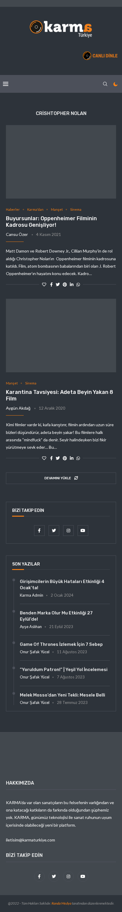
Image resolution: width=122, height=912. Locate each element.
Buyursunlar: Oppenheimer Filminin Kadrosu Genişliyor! (51, 221)
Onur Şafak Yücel (34, 651)
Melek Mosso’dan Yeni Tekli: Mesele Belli (62, 695)
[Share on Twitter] (58, 284)
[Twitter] (54, 530)
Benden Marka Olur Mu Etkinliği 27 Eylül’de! (56, 616)
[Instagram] (69, 530)
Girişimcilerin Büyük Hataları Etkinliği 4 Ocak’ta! (62, 584)
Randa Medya (61, 903)
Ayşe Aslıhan (31, 626)
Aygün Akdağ (18, 408)
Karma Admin (31, 595)
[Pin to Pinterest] (65, 284)
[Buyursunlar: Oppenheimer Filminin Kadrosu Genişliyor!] (61, 162)
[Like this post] (44, 284)
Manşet (57, 209)
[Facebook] (40, 530)
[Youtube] (83, 530)
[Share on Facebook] (51, 284)
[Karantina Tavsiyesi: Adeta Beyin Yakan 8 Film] (61, 335)
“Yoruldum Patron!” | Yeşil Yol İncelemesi (63, 669)
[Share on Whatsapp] (78, 284)
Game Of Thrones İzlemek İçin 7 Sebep (61, 644)
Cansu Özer (17, 234)
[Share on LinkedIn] (71, 284)
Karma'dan (35, 209)
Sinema (75, 209)
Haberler (13, 209)
